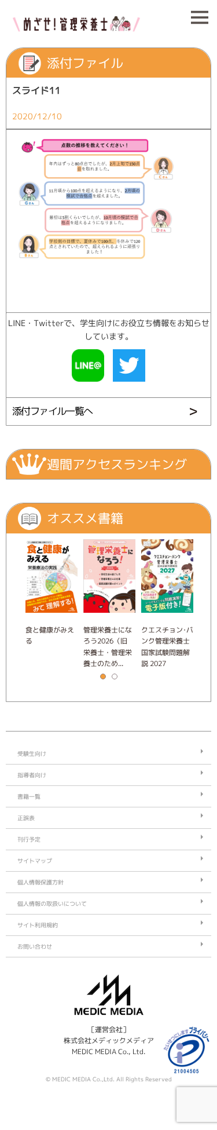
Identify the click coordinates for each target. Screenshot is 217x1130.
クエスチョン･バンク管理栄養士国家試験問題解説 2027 (167, 646)
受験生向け (31, 753)
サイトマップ (34, 861)
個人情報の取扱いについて (52, 903)
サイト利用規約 (37, 925)
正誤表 (26, 818)
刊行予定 (29, 839)
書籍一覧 (29, 796)
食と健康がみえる (49, 635)
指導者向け (31, 775)
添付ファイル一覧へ (52, 411)
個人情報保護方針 (40, 882)
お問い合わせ (34, 946)
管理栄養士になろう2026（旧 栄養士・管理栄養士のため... (107, 646)
